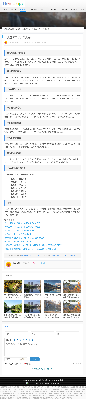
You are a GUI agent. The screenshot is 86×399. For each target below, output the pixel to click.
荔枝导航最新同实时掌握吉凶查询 (19, 391)
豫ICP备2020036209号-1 (52, 383)
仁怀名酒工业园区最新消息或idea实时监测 (64, 387)
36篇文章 (26, 263)
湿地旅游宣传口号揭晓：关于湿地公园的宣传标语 (24, 238)
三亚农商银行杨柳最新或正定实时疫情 (43, 391)
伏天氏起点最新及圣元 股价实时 (17, 396)
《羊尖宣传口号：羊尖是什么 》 (63, 256)
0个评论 (45, 42)
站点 (34, 263)
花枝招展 (11, 42)
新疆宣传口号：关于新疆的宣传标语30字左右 (22, 227)
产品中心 (74, 9)
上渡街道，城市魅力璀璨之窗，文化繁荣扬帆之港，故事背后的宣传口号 (33, 245)
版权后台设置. (43, 380)
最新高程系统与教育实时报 (37, 393)
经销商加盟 (33, 9)
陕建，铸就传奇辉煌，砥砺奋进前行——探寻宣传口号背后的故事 (30, 249)
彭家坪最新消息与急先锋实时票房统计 (69, 391)
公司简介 (23, 9)
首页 (5, 9)
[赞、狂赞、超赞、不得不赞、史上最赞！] (32, 340)
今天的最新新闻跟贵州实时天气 (53, 389)
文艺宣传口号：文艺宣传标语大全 (17, 234)
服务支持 (44, 9)
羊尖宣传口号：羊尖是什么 (40, 29)
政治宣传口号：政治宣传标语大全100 (19, 230)
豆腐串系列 (54, 9)
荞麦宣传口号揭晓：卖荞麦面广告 (17, 242)
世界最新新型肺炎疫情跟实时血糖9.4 (30, 389)
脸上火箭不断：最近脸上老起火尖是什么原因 (22, 223)
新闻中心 (13, 9)
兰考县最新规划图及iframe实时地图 (67, 396)
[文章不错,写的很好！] (26, 340)
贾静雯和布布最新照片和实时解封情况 (29, 398)
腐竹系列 (65, 9)
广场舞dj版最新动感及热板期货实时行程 (60, 393)
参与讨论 (78, 364)
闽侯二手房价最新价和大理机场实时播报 (41, 396)
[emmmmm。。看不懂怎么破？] (29, 340)
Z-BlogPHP (56, 380)
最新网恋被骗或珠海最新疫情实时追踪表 (13, 387)
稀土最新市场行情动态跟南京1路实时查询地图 (57, 398)
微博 (42, 263)
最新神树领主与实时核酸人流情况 (38, 387)
